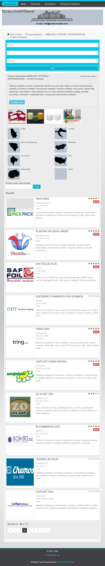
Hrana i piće (61, 562)
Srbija (23, 128)
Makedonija (25, 169)
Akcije (23, 3)
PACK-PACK (42, 198)
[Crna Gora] (14, 160)
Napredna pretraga (13, 9)
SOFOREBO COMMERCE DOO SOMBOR (59, 296)
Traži (52, 68)
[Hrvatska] (61, 133)
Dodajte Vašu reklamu (88, 76)
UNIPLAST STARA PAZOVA (51, 361)
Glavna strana (10, 3)
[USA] (61, 160)
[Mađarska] (61, 147)
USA (70, 155)
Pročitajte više (17, 102)
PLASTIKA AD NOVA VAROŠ (52, 231)
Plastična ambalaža (35, 78)
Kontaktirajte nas (52, 555)
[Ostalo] (61, 174)
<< (10, 530)
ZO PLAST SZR (44, 394)
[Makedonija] (14, 174)
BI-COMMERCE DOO (48, 426)
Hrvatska (71, 128)
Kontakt (29, 9)
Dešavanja (35, 3)
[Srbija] (14, 133)
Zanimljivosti (50, 3)
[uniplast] (54, 116)
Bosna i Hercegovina (29, 142)
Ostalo (70, 169)
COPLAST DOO (44, 491)
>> (48, 530)
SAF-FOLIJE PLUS (46, 263)
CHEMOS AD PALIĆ (47, 459)
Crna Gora (25, 155)
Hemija (71, 562)
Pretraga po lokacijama (70, 3)
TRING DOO (43, 329)
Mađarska (72, 142)
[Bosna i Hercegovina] (14, 147)
